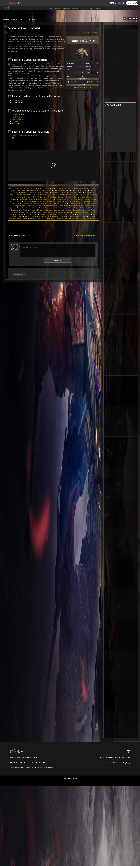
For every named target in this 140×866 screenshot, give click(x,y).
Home (11, 757)
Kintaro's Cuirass (60, 203)
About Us (29, 757)
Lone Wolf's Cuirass (34, 206)
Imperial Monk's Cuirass (62, 201)
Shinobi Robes (74, 219)
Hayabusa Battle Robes (27, 199)
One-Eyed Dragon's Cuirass (43, 212)
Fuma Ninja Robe (65, 195)
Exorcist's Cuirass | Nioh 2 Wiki (24, 28)
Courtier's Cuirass (45, 190)
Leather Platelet (17, 115)
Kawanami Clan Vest (31, 203)
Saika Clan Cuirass (58, 216)
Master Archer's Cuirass (68, 206)
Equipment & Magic (9, 19)
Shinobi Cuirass (61, 219)
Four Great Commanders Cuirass (44, 195)
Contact (35, 757)
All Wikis (17, 757)
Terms (116, 757)
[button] (112, 3)
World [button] (90, 8)
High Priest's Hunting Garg (61, 199)
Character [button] (66, 8)
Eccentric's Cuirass (27, 192)
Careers (110, 757)
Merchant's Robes (59, 208)
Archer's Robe (14, 188)
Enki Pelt (15, 121)
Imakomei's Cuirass (45, 201)
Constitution (73, 81)
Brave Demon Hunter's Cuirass (62, 188)
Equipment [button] (75, 8)
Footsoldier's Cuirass (23, 195)
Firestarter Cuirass (58, 192)
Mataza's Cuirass (44, 208)
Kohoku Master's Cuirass (77, 203)
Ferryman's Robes (43, 192)
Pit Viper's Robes (31, 214)
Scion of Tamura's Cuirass (32, 219)
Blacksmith (19, 136)
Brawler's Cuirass (82, 188)
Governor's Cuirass (72, 197)
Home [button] (50, 8)
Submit (58, 260)
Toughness (39, 41)
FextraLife (104, 763)
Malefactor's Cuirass (50, 206)
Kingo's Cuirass (46, 203)
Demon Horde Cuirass (61, 190)
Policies (127, 757)
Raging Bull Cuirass (83, 214)
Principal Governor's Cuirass (64, 214)
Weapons (11, 41)
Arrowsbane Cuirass (28, 188)
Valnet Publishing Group (122, 763)
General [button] (57, 8)
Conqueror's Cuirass (29, 190)
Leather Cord (16, 119)
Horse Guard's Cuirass (81, 199)
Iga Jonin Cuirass (30, 201)
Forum (23, 757)
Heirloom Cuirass (44, 199)
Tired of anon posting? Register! (85, 235)
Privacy (121, 757)
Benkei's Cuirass (43, 188)
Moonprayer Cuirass (44, 210)
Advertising (103, 757)
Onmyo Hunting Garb (80, 212)
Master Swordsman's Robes (26, 208)
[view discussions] (124, 18)
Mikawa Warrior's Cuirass (77, 208)
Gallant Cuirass (79, 195)
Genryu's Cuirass (39, 197)
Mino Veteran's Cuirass (27, 210)
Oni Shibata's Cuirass (62, 212)
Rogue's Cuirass (30, 216)
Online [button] (84, 8)
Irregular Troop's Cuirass (82, 201)
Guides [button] (98, 8)
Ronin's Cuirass (44, 216)
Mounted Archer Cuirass (62, 210)
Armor (23, 19)
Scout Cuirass (48, 219)
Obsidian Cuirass (25, 212)
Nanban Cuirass (78, 210)
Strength (90, 81)
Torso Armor (33, 19)
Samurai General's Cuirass (77, 216)
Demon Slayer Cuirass (79, 190)
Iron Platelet (16, 117)
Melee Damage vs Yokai (83, 87)
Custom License (47, 767)
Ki (41, 46)
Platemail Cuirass (46, 214)
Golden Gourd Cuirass (55, 197)
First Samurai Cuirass (74, 192)
